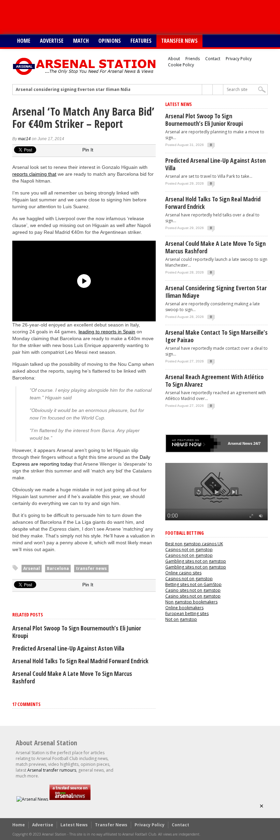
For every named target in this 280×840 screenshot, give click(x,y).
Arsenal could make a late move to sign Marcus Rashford (72, 677)
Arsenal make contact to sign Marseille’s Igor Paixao (216, 336)
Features (141, 40)
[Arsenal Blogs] (70, 799)
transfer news (91, 568)
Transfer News (179, 40)
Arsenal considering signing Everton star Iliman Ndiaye (76, 90)
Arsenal (31, 568)
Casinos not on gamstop (189, 549)
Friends (192, 59)
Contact (212, 59)
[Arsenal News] (32, 799)
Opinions (109, 40)
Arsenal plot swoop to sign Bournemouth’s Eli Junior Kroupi (76, 631)
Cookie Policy (181, 65)
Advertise (52, 40)
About (174, 59)
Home (23, 40)
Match (81, 40)
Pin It (87, 149)
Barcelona (58, 568)
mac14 (24, 138)
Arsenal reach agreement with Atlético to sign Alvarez (214, 380)
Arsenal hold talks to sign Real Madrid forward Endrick (80, 661)
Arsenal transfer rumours (51, 770)
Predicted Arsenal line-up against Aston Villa (68, 648)
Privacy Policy (239, 59)
